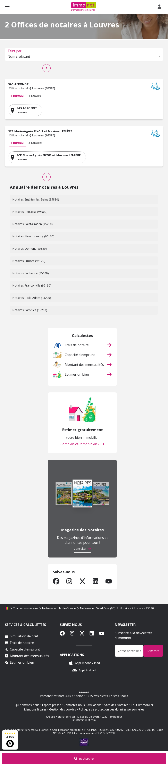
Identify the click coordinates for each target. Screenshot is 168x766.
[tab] (17, 95)
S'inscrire (153, 651)
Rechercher (86, 758)
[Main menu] (7, 6)
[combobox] (84, 57)
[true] (56, 581)
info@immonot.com (84, 720)
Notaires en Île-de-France (59, 608)
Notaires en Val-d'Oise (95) (97, 608)
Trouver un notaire (25, 608)
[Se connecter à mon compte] (160, 6)
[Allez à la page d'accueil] (7, 608)
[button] (84, 87)
